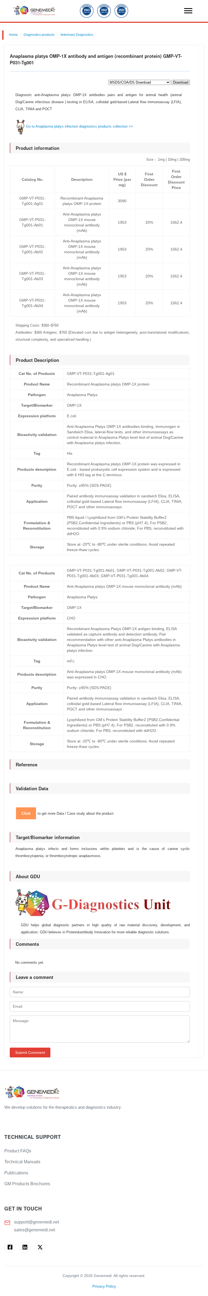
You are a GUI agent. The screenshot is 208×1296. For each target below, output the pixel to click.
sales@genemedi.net (34, 1230)
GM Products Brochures (27, 1183)
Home (13, 35)
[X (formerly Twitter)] (40, 1247)
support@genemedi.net (36, 1222)
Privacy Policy (104, 1286)
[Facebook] (9, 1247)
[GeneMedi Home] (104, 1093)
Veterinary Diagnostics (76, 35)
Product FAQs (17, 1151)
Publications (16, 1173)
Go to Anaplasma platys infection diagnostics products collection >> (79, 126)
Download (180, 82)
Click (26, 813)
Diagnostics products (39, 35)
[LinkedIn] (25, 1247)
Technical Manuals (22, 1161)
